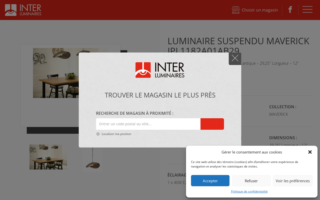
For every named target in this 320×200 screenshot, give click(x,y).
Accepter (210, 180)
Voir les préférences (293, 180)
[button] (310, 152)
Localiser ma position (116, 134)
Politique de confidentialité (249, 191)
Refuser (251, 180)
